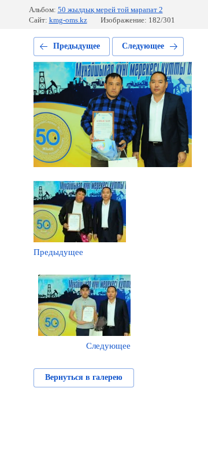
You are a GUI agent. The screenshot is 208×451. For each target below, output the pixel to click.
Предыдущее (76, 46)
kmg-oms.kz (68, 20)
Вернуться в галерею (83, 377)
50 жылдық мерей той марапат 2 (110, 9)
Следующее (143, 46)
